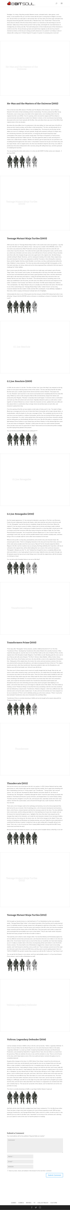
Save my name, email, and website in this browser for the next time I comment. (30, 1170)
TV (34, 1202)
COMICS (21, 1202)
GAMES (13, 1202)
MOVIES (28, 1202)
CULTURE (53, 1202)
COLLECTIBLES (43, 1202)
